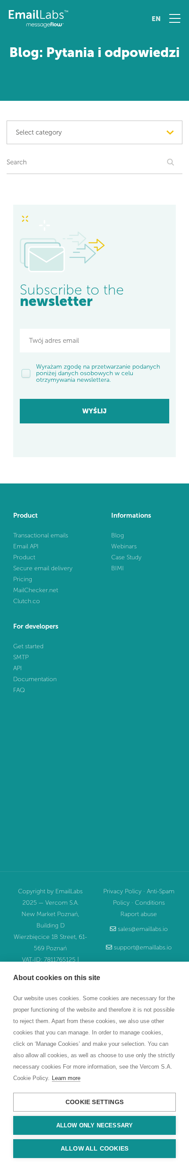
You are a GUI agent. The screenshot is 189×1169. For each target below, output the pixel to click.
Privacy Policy (122, 891)
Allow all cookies (94, 1148)
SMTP (21, 657)
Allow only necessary (94, 1125)
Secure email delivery (43, 568)
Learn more (66, 1078)
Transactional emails (40, 535)
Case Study (126, 557)
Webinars (124, 546)
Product (24, 557)
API (17, 668)
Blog (117, 535)
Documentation (35, 679)
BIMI (117, 568)
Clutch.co (26, 601)
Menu (174, 18)
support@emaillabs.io (143, 947)
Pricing (22, 579)
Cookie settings (94, 1102)
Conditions (150, 902)
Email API (26, 546)
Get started (28, 646)
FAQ (19, 690)
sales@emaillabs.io (143, 929)
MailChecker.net (35, 590)
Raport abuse (138, 914)
